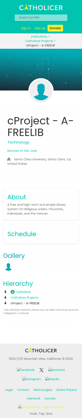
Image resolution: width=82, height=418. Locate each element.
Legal (9, 390)
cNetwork (33, 398)
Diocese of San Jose (22, 151)
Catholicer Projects (39, 41)
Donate (50, 398)
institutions (39, 36)
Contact (23, 390)
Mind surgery (43, 390)
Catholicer (23, 292)
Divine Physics (67, 390)
